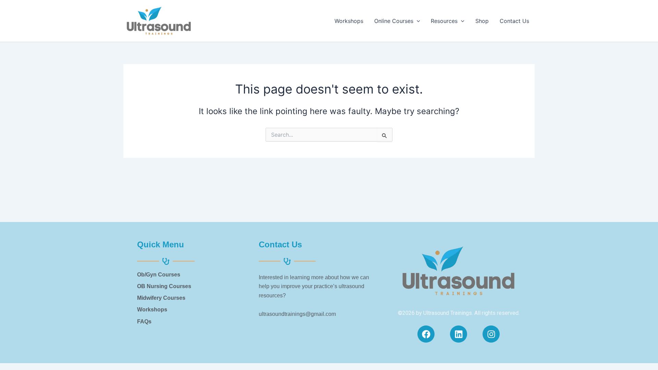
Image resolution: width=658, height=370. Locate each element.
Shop (482, 20)
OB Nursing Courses (164, 286)
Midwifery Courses (161, 298)
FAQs (144, 321)
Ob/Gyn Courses (158, 275)
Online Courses (393, 20)
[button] (416, 21)
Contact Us (514, 20)
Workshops (348, 20)
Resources (444, 20)
